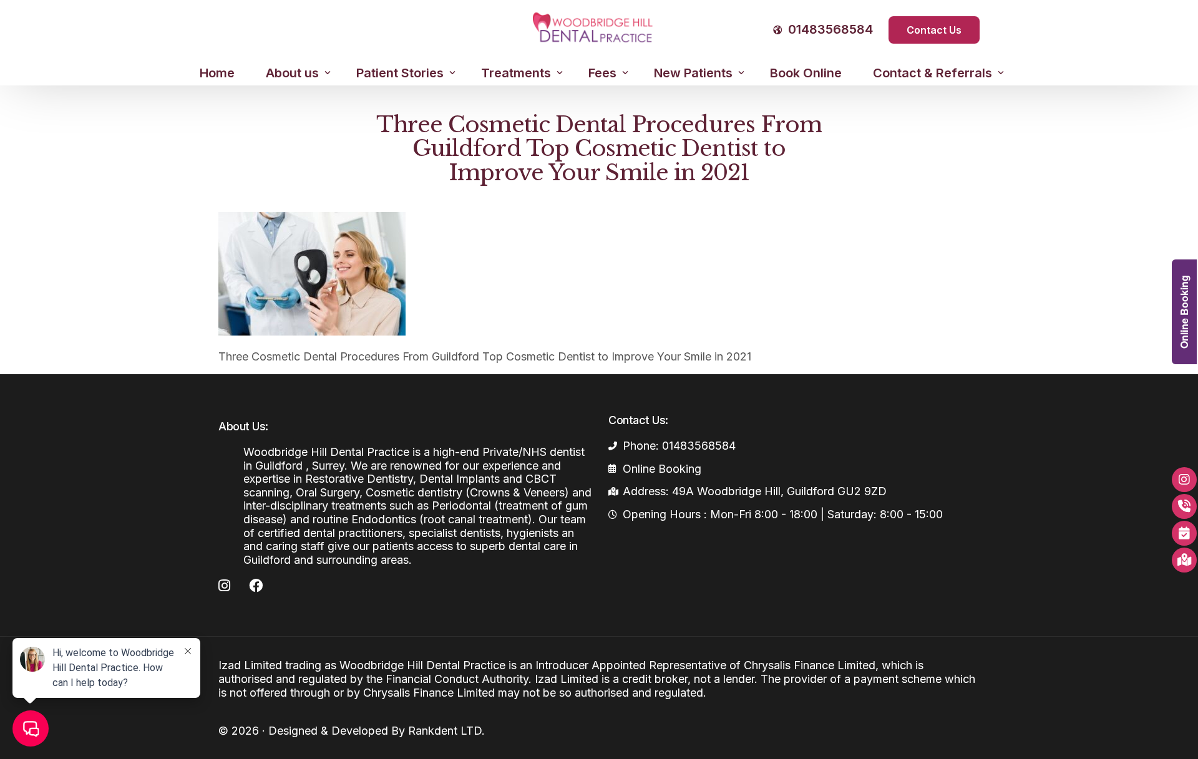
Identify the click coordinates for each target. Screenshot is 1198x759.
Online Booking (1184, 312)
